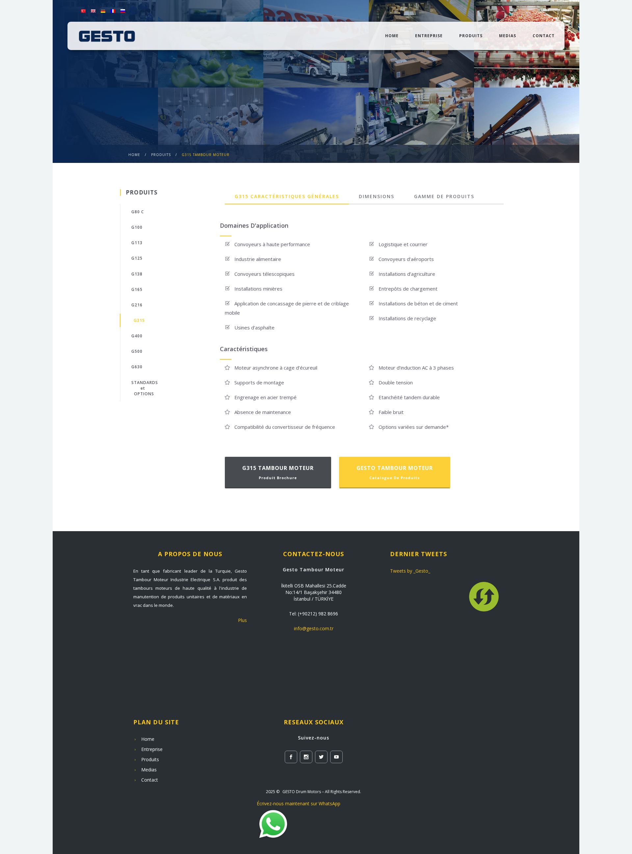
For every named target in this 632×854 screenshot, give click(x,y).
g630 (137, 367)
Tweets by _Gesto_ (410, 571)
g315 (139, 320)
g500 (137, 351)
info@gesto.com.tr (313, 628)
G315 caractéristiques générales (287, 196)
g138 (137, 274)
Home (134, 154)
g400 (137, 336)
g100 (137, 227)
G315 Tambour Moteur (205, 154)
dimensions (376, 196)
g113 (137, 243)
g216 (137, 305)
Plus (242, 620)
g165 (137, 289)
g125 (137, 258)
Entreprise (429, 36)
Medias (507, 36)
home (392, 36)
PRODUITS (161, 154)
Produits (471, 36)
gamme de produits (444, 196)
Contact (544, 36)
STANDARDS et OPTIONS (144, 388)
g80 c (137, 212)
